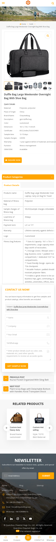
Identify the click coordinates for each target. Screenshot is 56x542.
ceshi (31, 24)
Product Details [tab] (11, 185)
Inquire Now (14, 160)
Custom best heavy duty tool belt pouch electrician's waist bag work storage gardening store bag (16, 428)
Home (23, 24)
